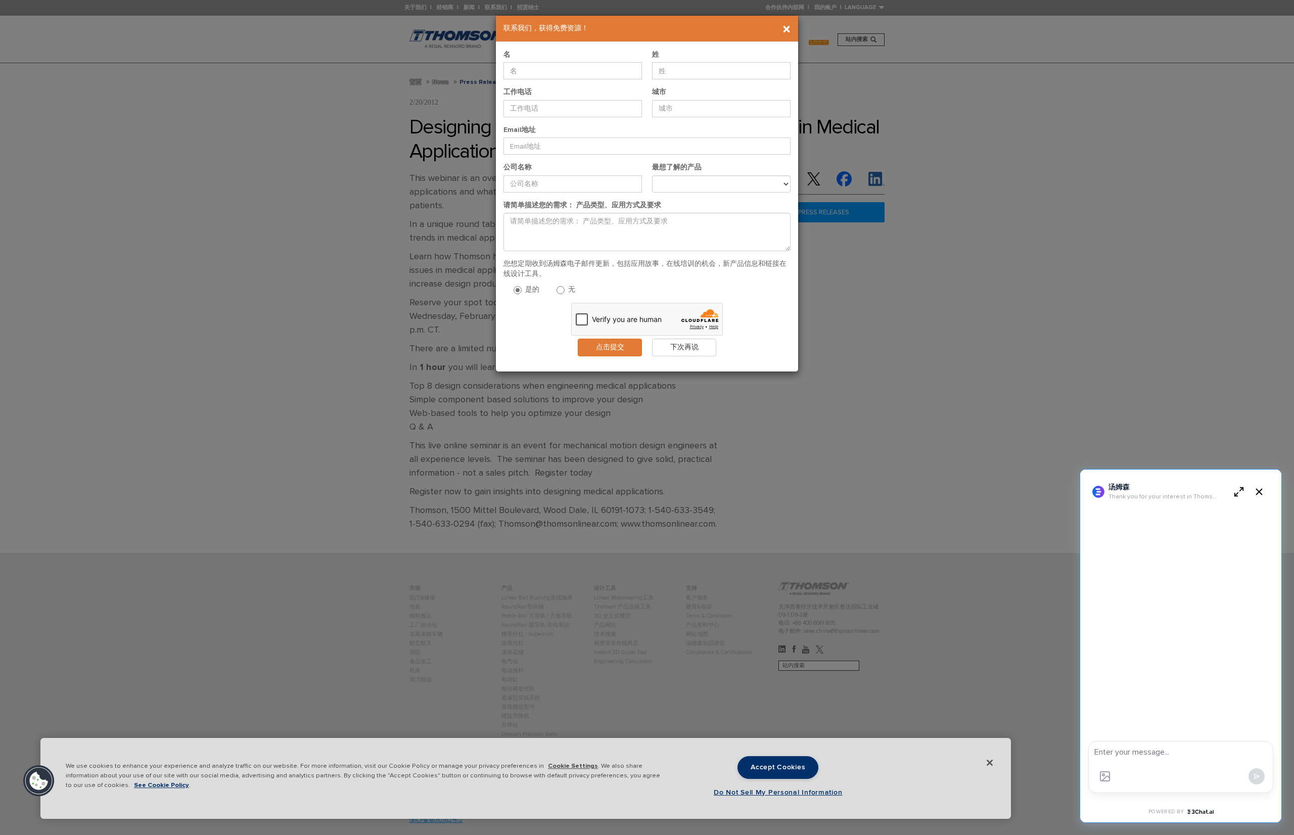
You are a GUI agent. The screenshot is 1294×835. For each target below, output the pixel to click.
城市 (659, 91)
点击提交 (610, 347)
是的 (531, 289)
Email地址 (519, 129)
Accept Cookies (778, 767)
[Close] (990, 763)
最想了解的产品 (677, 167)
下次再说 (684, 347)
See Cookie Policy (161, 785)
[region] (525, 778)
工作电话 (517, 91)
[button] (39, 781)
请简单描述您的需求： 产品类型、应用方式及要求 (582, 205)
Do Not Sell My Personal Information (778, 792)
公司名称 (517, 167)
